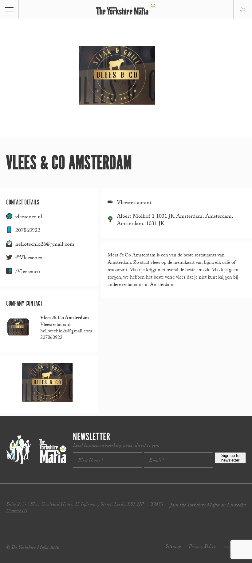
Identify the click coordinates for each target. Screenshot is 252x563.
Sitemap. (173, 547)
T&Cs (157, 505)
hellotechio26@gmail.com (44, 245)
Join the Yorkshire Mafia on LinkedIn (208, 505)
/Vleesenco (27, 272)
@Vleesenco (28, 258)
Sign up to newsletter (230, 457)
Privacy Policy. (203, 547)
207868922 (27, 231)
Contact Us (16, 511)
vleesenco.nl (28, 217)
